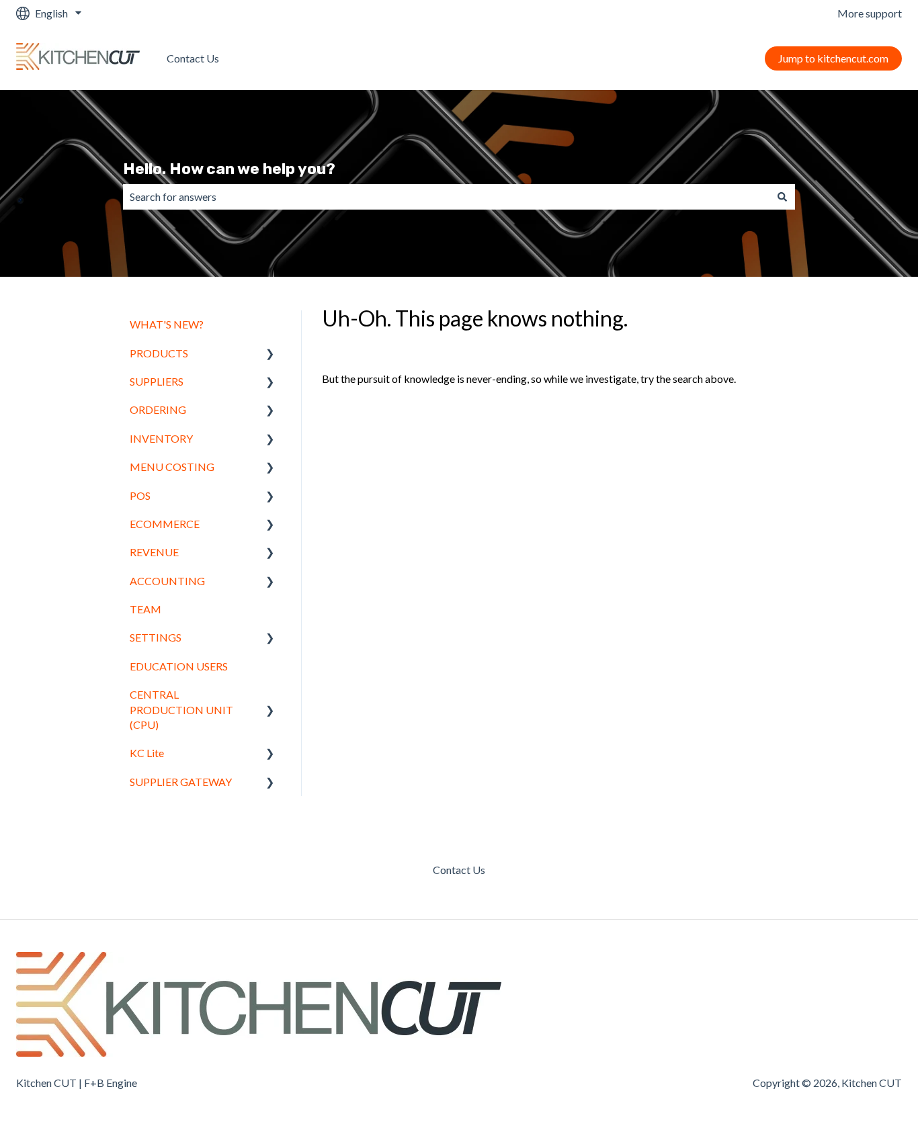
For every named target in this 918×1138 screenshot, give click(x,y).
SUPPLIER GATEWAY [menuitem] (181, 781)
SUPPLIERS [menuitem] (156, 381)
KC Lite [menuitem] (147, 752)
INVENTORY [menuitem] (161, 438)
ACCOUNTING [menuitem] (167, 580)
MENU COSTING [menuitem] (172, 466)
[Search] (782, 197)
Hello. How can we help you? (229, 168)
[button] (270, 354)
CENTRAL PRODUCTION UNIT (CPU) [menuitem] (181, 709)
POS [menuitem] (140, 495)
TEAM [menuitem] (145, 609)
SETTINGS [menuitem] (155, 637)
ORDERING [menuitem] (158, 409)
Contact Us (193, 58)
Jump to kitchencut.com (833, 58)
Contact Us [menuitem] (459, 869)
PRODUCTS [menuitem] (159, 353)
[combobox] (446, 197)
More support (869, 13)
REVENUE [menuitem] (154, 551)
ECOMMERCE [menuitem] (165, 523)
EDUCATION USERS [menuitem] (179, 666)
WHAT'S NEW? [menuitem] (167, 324)
